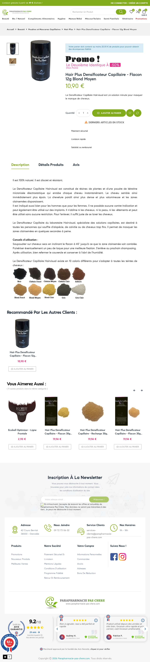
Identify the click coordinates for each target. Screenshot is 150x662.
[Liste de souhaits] (130, 113)
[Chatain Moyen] (49, 275)
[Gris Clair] (78, 291)
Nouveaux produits (20, 559)
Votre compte (85, 546)
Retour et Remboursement (56, 578)
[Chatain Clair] (64, 275)
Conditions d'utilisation (55, 568)
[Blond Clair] (49, 291)
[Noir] (20, 275)
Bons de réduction (86, 573)
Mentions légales (52, 563)
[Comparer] (137, 113)
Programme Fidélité (53, 573)
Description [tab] (20, 165)
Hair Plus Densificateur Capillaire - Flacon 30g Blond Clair (57, 432)
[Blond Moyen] (34, 291)
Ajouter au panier (110, 113)
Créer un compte (138, 3)
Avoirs (80, 563)
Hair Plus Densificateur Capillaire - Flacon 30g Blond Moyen (128, 432)
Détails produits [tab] (51, 165)
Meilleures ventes (19, 563)
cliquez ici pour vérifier (100, 649)
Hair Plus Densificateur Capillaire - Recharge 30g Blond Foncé (92, 432)
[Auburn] (78, 275)
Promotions (16, 554)
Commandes (83, 559)
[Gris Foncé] (64, 291)
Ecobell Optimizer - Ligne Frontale (22, 432)
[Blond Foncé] (20, 291)
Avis (76, 165)
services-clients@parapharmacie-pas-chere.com (99, 534)
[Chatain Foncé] (34, 275)
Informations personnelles (89, 554)
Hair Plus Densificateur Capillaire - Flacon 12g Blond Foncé (22, 354)
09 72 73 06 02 (61, 530)
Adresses (81, 568)
